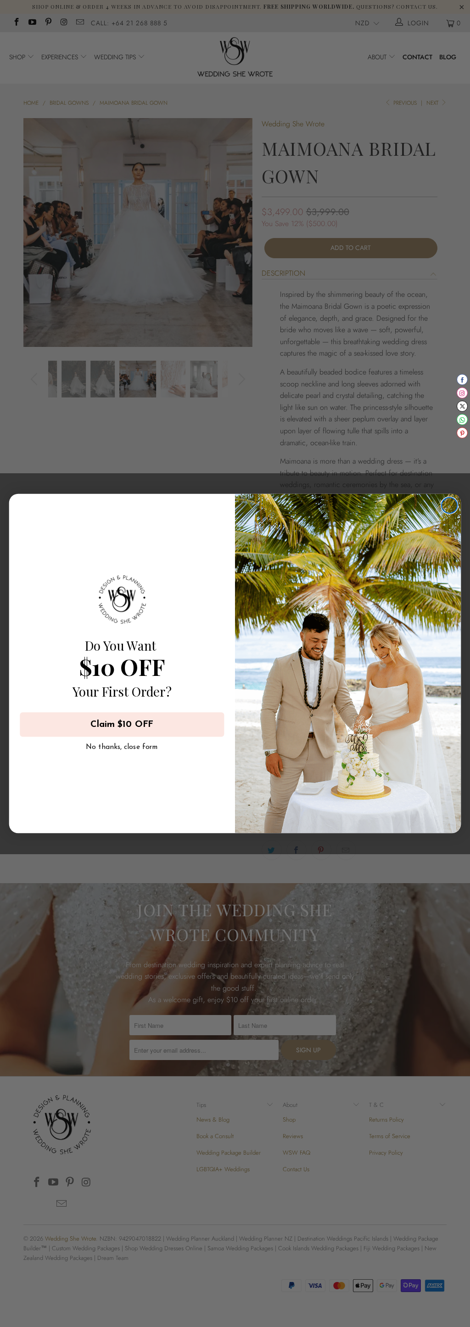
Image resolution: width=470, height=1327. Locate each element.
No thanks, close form (122, 745)
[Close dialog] (449, 505)
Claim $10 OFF (121, 724)
